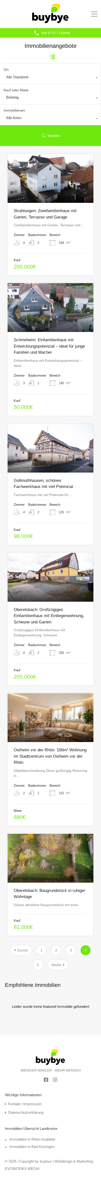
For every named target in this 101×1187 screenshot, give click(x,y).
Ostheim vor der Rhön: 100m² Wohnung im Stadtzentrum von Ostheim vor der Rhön (50, 756)
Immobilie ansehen (50, 193)
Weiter (56, 965)
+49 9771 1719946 (55, 33)
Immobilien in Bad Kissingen (31, 1147)
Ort (6, 70)
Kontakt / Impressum (25, 1104)
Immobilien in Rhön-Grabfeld (32, 1139)
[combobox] (50, 78)
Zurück (22, 950)
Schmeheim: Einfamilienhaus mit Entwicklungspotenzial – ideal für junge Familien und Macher (49, 346)
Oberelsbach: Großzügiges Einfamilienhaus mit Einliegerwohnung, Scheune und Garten (49, 615)
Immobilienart (14, 110)
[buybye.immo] (50, 22)
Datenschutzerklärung (25, 1112)
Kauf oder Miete (16, 90)
